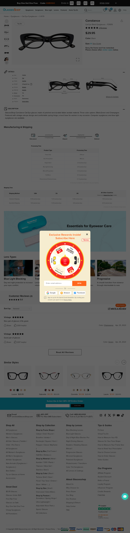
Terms (86, 240)
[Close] (87, 234)
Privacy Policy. (68, 300)
